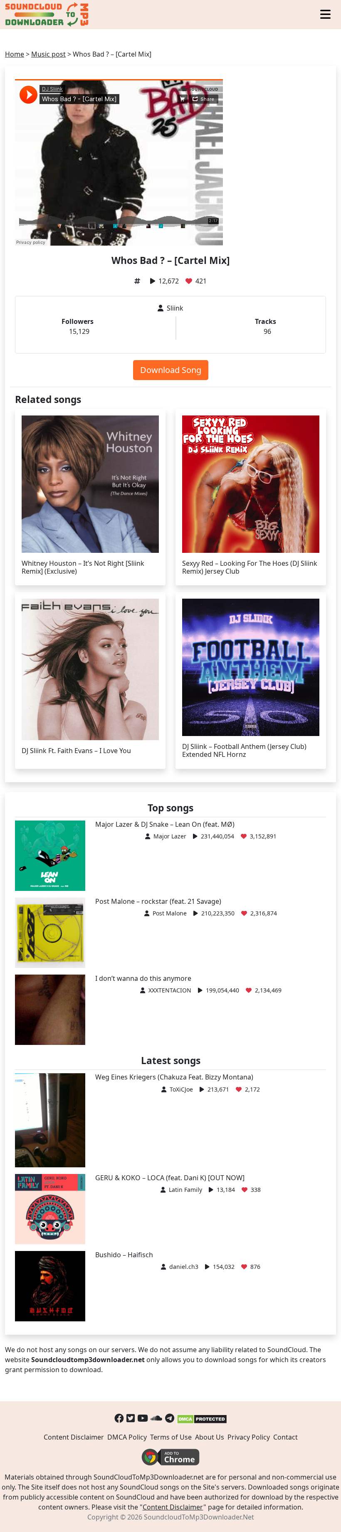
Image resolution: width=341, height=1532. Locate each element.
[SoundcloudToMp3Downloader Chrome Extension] (170, 1456)
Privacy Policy (248, 1437)
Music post (48, 54)
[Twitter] (130, 1418)
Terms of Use (171, 1437)
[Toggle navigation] (325, 15)
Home (14, 54)
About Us (209, 1437)
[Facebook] (119, 1418)
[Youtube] (142, 1418)
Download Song (170, 370)
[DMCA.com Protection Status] (202, 1418)
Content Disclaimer (74, 1437)
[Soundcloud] (157, 1418)
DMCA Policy (127, 1437)
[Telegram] (169, 1418)
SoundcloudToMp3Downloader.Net (199, 1517)
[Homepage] (48, 14)
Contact (285, 1437)
